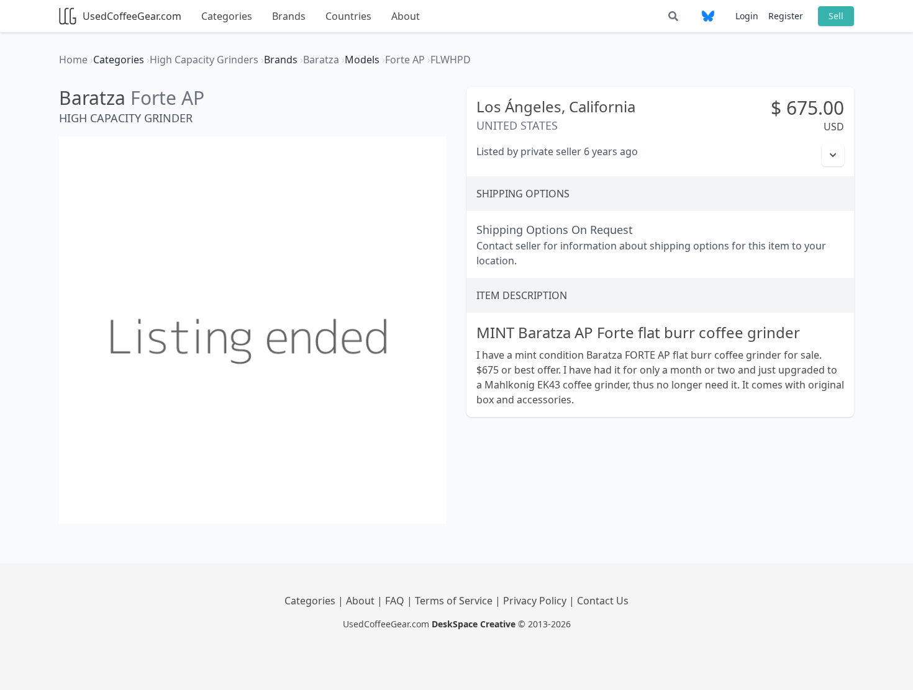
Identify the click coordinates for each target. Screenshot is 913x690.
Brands (289, 16)
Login (746, 16)
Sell (836, 16)
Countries (348, 16)
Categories (226, 16)
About (405, 16)
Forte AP (167, 97)
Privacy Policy (536, 600)
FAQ (396, 600)
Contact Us (603, 600)
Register (785, 16)
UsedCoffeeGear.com (132, 16)
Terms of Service (455, 600)
